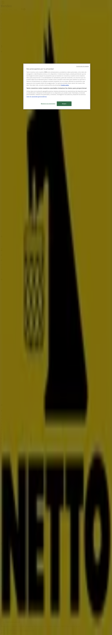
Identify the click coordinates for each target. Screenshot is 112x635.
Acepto (64, 103)
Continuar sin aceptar (82, 66)
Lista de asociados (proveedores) (36, 96)
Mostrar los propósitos (48, 103)
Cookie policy (65, 85)
